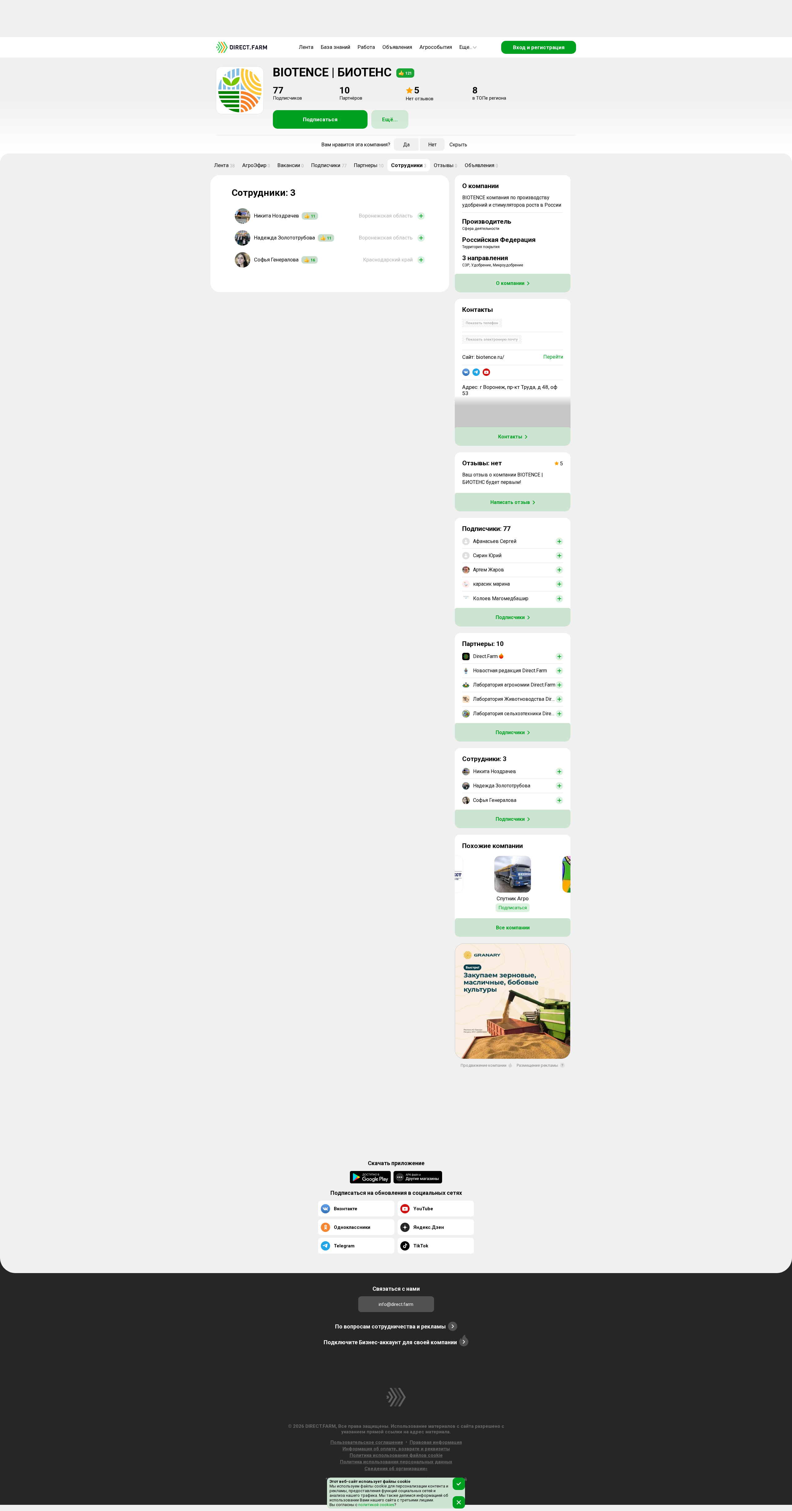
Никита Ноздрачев (276, 216)
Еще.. (465, 47)
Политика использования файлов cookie (396, 1455)
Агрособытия (436, 47)
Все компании (513, 928)
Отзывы (445, 165)
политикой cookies (375, 1504)
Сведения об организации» (396, 1468)
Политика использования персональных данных (396, 1462)
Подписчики (328, 165)
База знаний (335, 47)
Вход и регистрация (539, 47)
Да (406, 145)
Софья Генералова (276, 259)
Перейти (553, 357)
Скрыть (458, 145)
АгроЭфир (256, 165)
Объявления (397, 47)
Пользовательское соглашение (366, 1442)
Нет (432, 145)
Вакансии (291, 165)
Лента (306, 47)
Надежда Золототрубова (284, 238)
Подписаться (320, 119)
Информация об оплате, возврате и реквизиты (396, 1449)
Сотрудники (408, 165)
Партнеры (369, 165)
